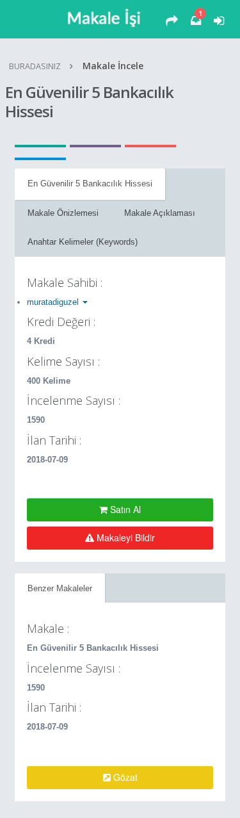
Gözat (124, 777)
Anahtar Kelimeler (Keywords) (83, 242)
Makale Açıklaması (159, 213)
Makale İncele (113, 66)
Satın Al (124, 509)
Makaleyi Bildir (124, 537)
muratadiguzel (54, 302)
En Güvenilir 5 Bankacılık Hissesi (90, 183)
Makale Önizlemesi (63, 213)
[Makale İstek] (171, 21)
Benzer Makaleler (60, 588)
